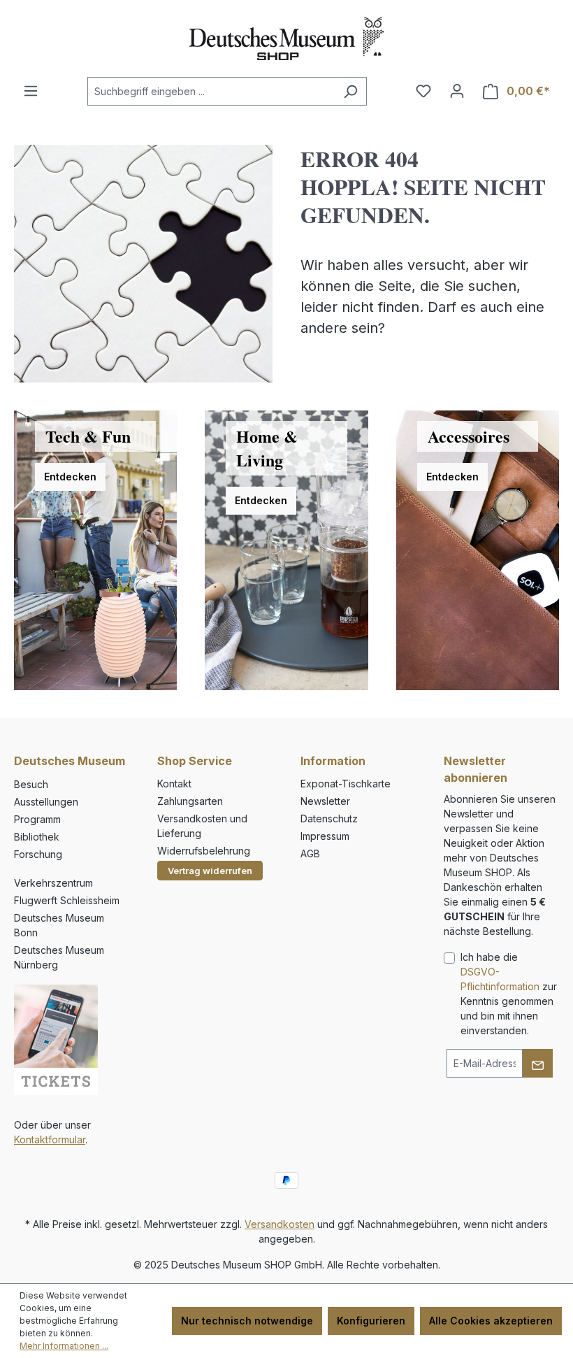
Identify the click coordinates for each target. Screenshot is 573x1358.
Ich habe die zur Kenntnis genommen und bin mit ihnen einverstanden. (508, 993)
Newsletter (325, 801)
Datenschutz (329, 818)
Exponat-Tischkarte (345, 783)
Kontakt (174, 783)
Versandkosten (279, 1224)
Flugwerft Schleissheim (66, 900)
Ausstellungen (46, 802)
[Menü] (31, 91)
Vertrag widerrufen (210, 870)
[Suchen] (350, 91)
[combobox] (211, 91)
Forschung (38, 854)
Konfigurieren (371, 1321)
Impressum (324, 836)
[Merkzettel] (423, 91)
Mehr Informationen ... (64, 1346)
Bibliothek (36, 837)
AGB (310, 853)
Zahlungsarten (190, 801)
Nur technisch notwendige (247, 1321)
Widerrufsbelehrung (203, 851)
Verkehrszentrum (53, 883)
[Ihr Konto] (457, 91)
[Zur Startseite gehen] (286, 38)
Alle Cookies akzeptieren (491, 1321)
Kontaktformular (49, 1139)
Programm (37, 819)
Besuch (31, 784)
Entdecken (70, 477)
